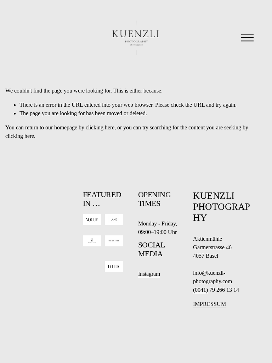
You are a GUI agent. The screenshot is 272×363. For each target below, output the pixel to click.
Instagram (149, 274)
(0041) (200, 290)
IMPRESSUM (209, 304)
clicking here (100, 127)
